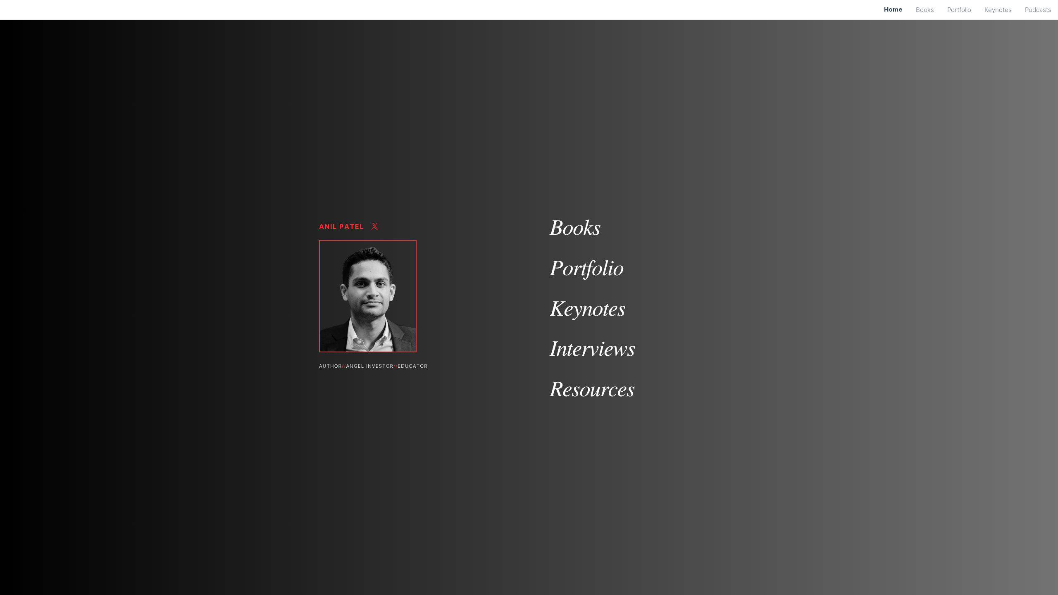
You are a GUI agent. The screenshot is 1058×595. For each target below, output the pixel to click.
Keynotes (587, 307)
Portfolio (586, 266)
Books (575, 226)
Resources (592, 387)
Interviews (592, 347)
